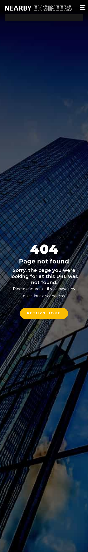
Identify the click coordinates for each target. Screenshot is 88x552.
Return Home (44, 313)
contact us (36, 289)
